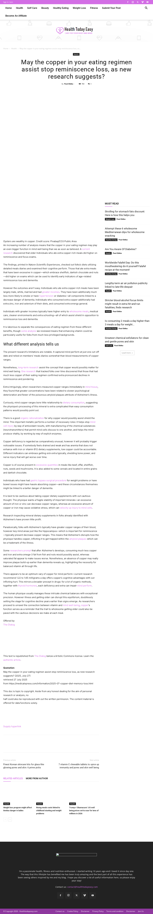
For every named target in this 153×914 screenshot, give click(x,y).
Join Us (141, 911)
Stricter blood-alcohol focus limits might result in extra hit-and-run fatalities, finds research (124, 304)
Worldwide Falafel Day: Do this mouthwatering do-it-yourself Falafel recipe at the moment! (125, 266)
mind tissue (91, 386)
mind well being (71, 605)
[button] (146, 8)
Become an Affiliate (16, 15)
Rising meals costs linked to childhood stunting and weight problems (48, 810)
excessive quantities (47, 464)
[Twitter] (137, 2)
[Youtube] (147, 2)
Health (19, 8)
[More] (90, 91)
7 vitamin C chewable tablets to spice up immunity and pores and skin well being (79, 766)
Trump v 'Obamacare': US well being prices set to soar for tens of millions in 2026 (84, 810)
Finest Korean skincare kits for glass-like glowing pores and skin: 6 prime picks (23, 766)
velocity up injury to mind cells (76, 507)
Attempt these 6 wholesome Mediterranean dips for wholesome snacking (124, 232)
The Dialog (9, 624)
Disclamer (85, 911)
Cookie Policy (72, 911)
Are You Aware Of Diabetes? (120, 249)
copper (84, 605)
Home (8, 8)
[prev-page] (5, 819)
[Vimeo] (142, 2)
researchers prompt (20, 550)
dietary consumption (74, 402)
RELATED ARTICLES (13, 778)
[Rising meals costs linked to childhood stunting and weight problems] (51, 795)
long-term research (28, 367)
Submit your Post (111, 8)
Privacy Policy (98, 911)
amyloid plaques (78, 538)
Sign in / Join (8, 2)
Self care (32, 8)
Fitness (94, 8)
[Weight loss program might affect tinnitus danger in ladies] (18, 795)
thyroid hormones (27, 585)
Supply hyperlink (12, 726)
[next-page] (10, 819)
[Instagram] (132, 2)
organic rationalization (32, 418)
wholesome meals (79, 311)
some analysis (28, 331)
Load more (126, 352)
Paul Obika (68, 84)
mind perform (84, 585)
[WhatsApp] (83, 91)
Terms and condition (114, 911)
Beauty (45, 8)
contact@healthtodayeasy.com (82, 886)
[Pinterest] (76, 91)
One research (28, 371)
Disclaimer (130, 911)
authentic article (11, 659)
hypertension (46, 295)
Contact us (60, 911)
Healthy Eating (61, 8)
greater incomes (50, 292)
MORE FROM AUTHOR (37, 778)
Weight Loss (79, 8)
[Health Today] (76, 31)
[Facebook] (128, 2)
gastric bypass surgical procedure (48, 480)
